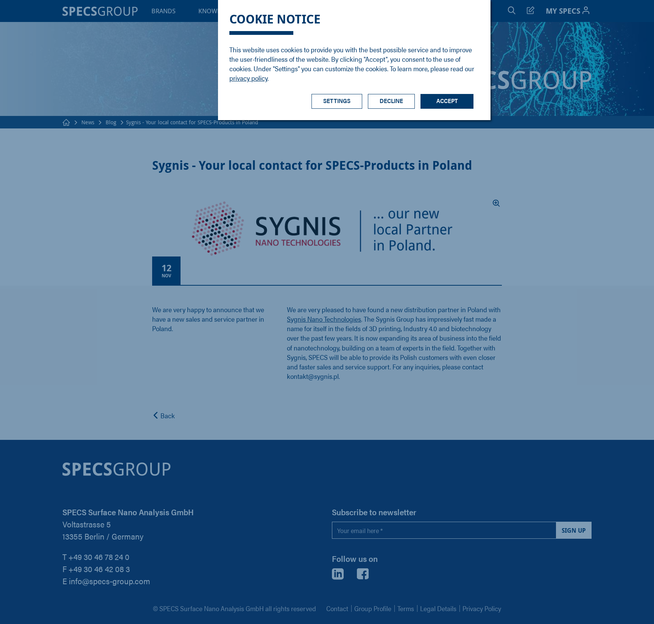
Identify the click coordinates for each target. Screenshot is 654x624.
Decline (391, 100)
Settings (336, 100)
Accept (447, 100)
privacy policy (248, 78)
